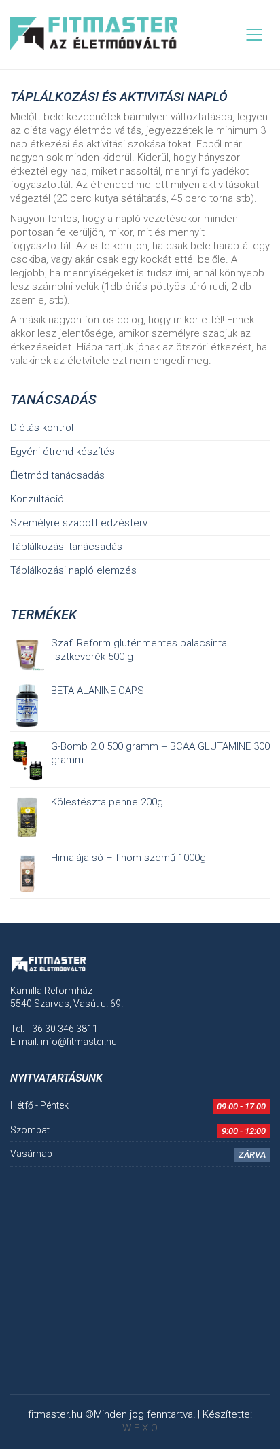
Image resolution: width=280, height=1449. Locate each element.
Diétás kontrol (41, 428)
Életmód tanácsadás (57, 475)
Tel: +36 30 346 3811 (54, 1028)
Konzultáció (37, 499)
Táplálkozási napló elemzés (73, 570)
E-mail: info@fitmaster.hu (63, 1041)
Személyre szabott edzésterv (78, 523)
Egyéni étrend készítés (62, 451)
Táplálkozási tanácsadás (66, 546)
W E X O (140, 1428)
